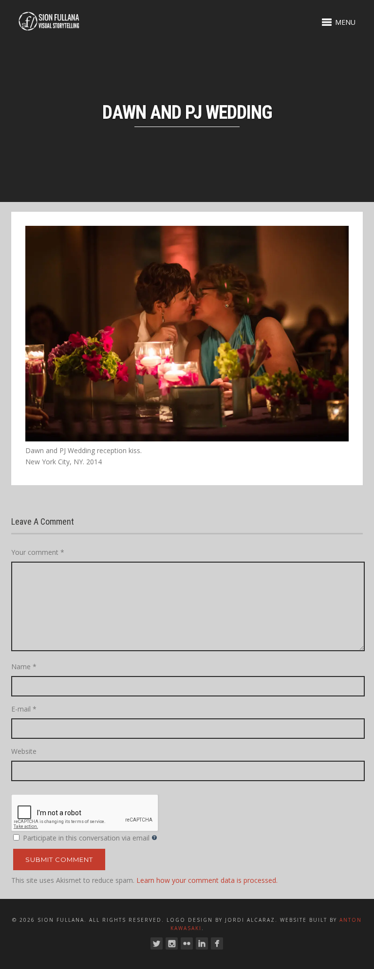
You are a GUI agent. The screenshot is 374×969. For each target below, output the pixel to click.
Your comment (37, 552)
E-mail (24, 708)
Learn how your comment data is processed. (207, 880)
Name (24, 666)
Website (24, 751)
